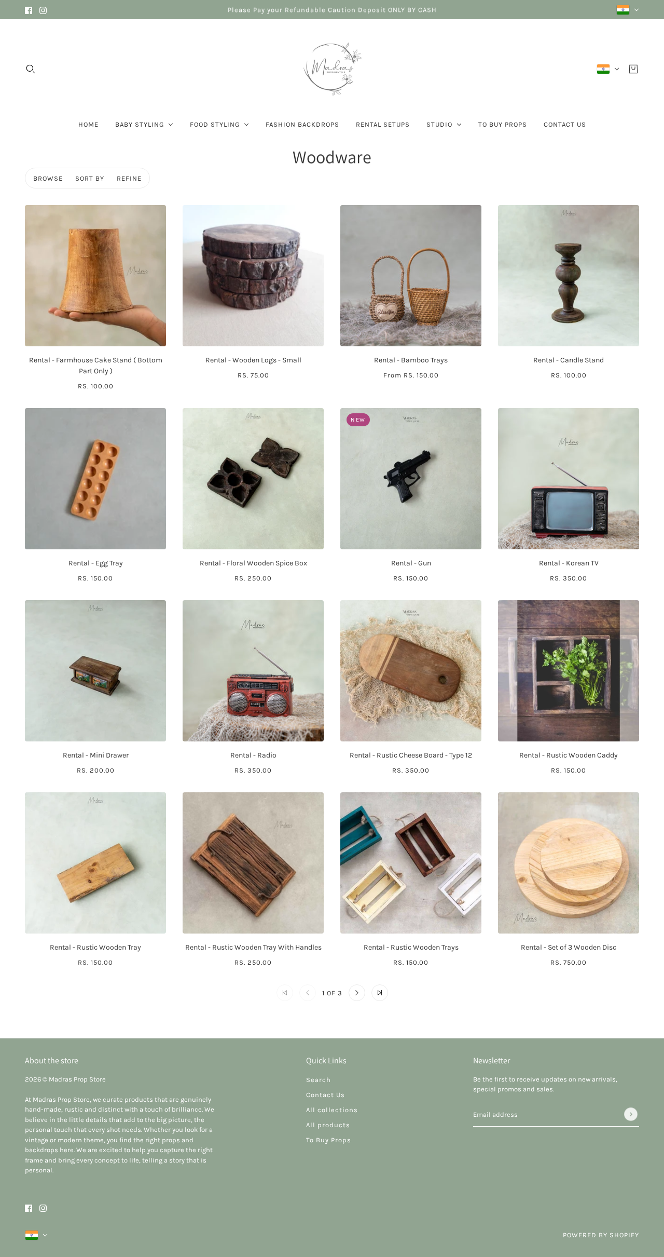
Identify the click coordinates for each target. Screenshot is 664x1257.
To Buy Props (328, 1140)
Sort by (89, 178)
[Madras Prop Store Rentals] (332, 69)
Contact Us (325, 1095)
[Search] (30, 69)
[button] (357, 992)
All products (328, 1125)
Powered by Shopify (601, 1235)
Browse (48, 178)
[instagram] (43, 9)
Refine (129, 178)
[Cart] (633, 69)
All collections (332, 1110)
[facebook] (28, 9)
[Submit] (631, 1114)
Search (318, 1080)
